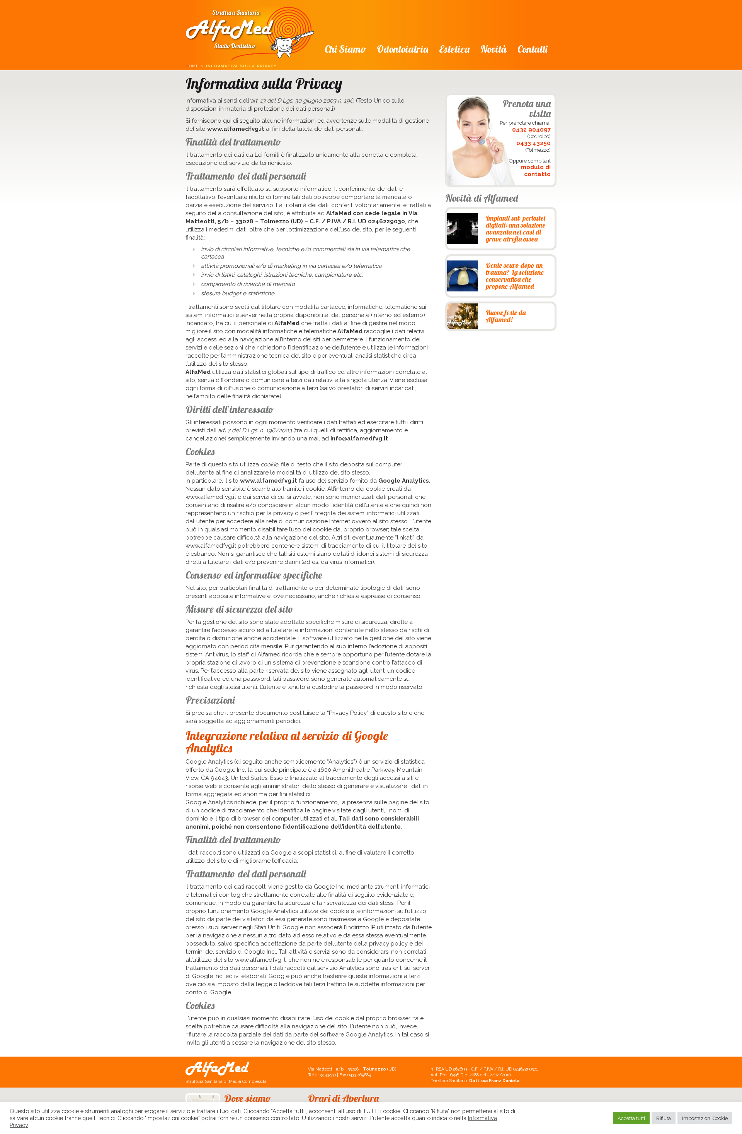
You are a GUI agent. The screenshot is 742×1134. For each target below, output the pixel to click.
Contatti (532, 49)
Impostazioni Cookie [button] (705, 1118)
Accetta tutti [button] (631, 1118)
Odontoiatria (402, 49)
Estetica (454, 49)
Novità (493, 49)
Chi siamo (345, 49)
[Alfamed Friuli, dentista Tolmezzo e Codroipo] (250, 31)
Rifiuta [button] (663, 1118)
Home (192, 66)
